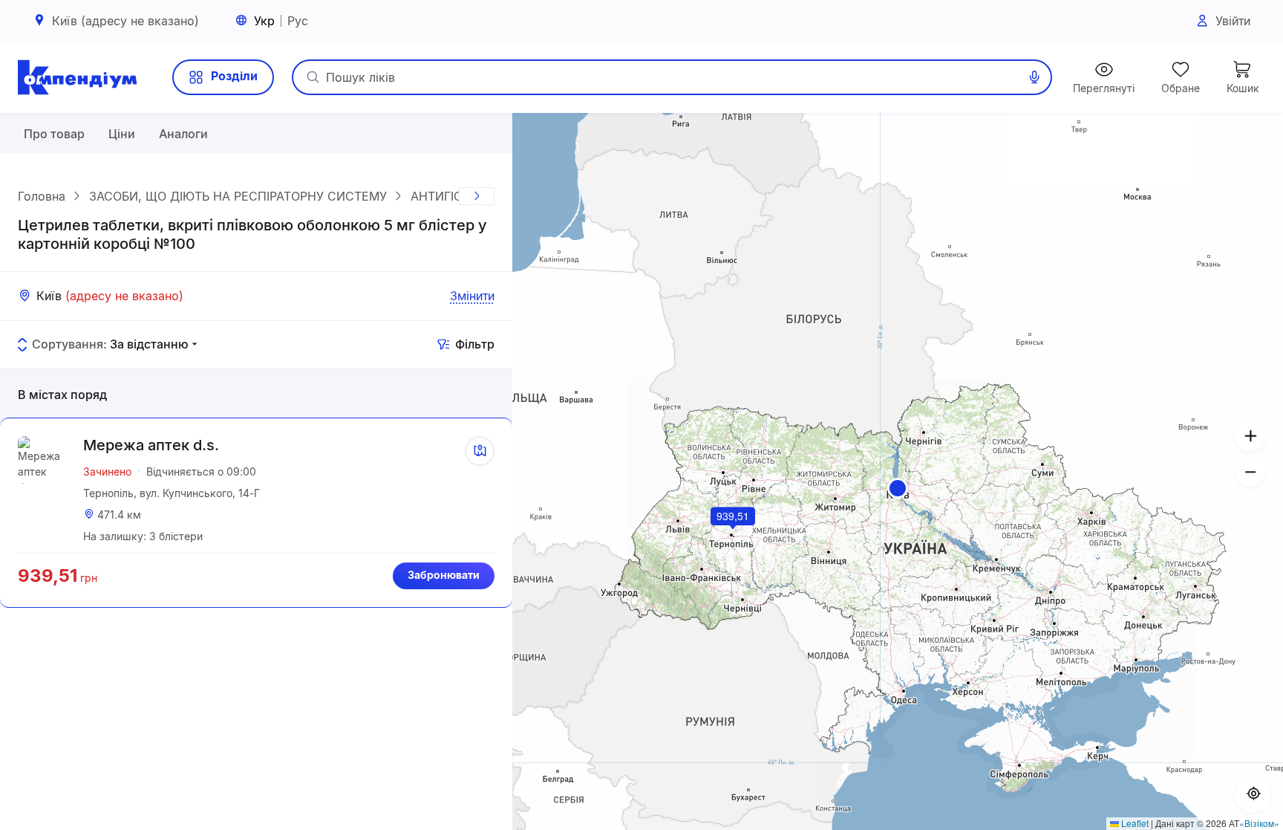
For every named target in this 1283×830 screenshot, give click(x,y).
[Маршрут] (479, 451)
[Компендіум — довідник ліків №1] (77, 77)
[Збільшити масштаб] (1250, 436)
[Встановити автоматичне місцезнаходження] (1253, 794)
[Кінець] (476, 196)
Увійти (1232, 20)
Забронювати (444, 574)
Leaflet (1134, 823)
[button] (897, 488)
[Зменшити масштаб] (1250, 472)
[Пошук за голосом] (1034, 77)
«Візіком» (1259, 823)
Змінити (472, 295)
